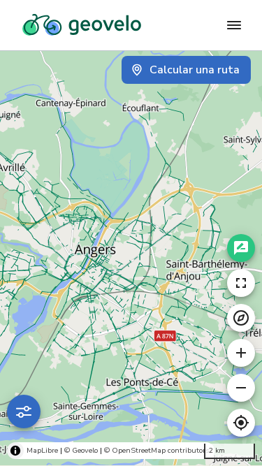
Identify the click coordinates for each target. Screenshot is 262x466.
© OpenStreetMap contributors (156, 450)
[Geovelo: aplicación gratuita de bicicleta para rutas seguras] (81, 25)
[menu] (234, 25)
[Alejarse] (241, 388)
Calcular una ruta (195, 70)
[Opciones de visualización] (24, 411)
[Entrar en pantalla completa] (241, 283)
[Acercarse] (241, 353)
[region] (131, 258)
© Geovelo (81, 450)
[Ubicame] (241, 423)
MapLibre (42, 450)
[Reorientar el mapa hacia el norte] (241, 318)
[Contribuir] (241, 248)
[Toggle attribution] (15, 450)
